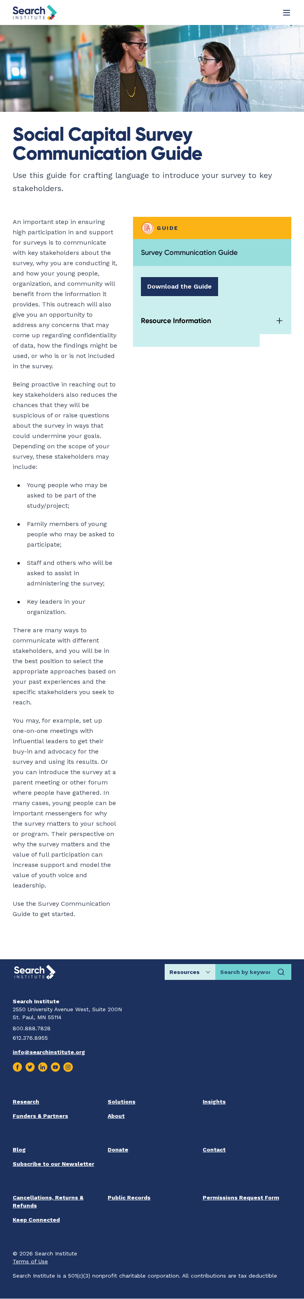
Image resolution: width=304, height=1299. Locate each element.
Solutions (121, 1101)
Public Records (129, 1197)
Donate (118, 1149)
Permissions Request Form (241, 1197)
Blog (19, 1149)
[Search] (281, 972)
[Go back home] (35, 12)
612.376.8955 (30, 1038)
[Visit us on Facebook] (17, 1067)
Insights (214, 1101)
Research (26, 1101)
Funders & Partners (40, 1116)
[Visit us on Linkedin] (43, 1067)
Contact (214, 1149)
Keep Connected (36, 1220)
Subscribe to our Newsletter (53, 1164)
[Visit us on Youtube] (55, 1067)
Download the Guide (179, 286)
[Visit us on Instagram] (68, 1067)
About (116, 1116)
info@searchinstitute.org (49, 1052)
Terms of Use (30, 1261)
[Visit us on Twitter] (30, 1067)
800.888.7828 (32, 1028)
